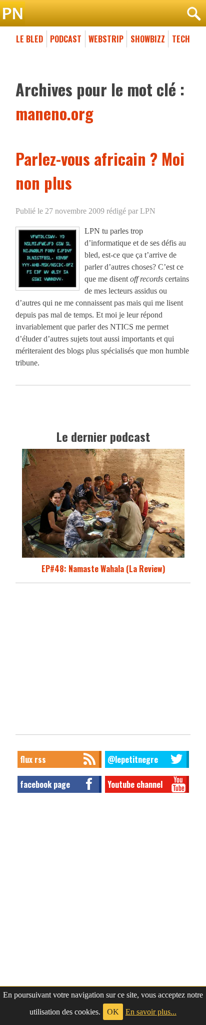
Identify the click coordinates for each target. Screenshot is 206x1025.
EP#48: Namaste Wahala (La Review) (103, 569)
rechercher (193, 13)
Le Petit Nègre (103, 13)
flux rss (33, 759)
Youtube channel (135, 784)
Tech (181, 39)
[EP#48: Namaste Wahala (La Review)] (103, 557)
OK (113, 1012)
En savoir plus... (151, 1012)
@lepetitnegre (133, 759)
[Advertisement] (103, 661)
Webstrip (106, 39)
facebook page (45, 784)
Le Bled (29, 39)
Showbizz (147, 39)
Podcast (66, 39)
